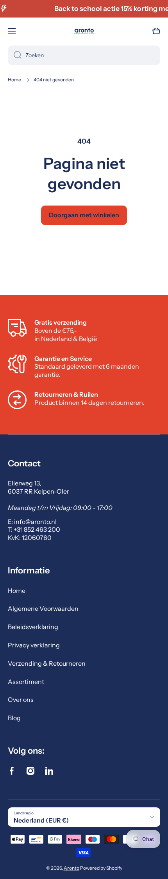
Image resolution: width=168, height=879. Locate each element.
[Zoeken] (14, 55)
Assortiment (26, 682)
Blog (14, 718)
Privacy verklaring (34, 645)
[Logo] (84, 31)
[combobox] (84, 55)
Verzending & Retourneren (47, 663)
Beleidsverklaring (33, 627)
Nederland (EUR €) (41, 820)
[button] (156, 31)
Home (14, 80)
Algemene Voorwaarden (43, 608)
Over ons (21, 699)
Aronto (71, 868)
